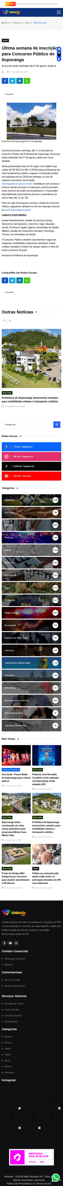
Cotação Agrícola (13, 1016)
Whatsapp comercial (15, 959)
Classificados (11, 1022)
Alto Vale (7, 393)
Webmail (8, 1176)
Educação (9, 1073)
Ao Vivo (10, 4)
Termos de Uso (43, 1183)
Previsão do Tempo (14, 1004)
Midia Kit (9, 965)
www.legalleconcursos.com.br (17, 183)
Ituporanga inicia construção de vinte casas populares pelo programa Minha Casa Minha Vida (14, 829)
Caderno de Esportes (15, 986)
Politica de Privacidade (18, 1183)
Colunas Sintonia (11, 770)
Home (7, 23)
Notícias (17, 23)
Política (8, 1067)
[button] (4, 320)
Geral (27, 23)
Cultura (8, 1043)
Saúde (8, 1049)
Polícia (8, 1055)
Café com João (12, 980)
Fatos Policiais (12, 1010)
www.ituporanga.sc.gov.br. (18, 210)
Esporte (8, 1037)
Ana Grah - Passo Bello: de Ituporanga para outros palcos (16, 777)
